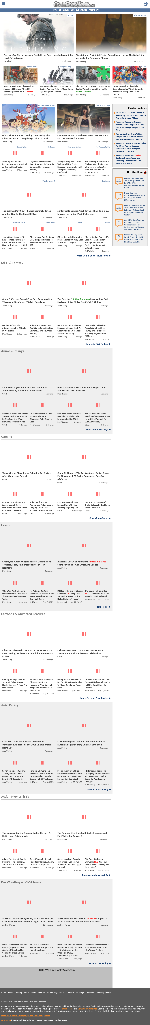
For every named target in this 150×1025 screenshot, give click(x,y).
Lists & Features (79, 10)
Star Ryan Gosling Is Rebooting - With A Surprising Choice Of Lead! (131, 115)
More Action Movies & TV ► (96, 875)
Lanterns (106, 181)
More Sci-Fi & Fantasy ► (98, 344)
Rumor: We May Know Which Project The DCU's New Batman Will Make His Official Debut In (130, 137)
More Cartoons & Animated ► (95, 698)
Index (10, 993)
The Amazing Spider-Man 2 (103, 147)
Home (3, 993)
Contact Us (6, 1020)
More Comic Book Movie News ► (94, 256)
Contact (99, 993)
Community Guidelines (56, 993)
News (54, 10)
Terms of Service (67, 1009)
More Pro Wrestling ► (100, 963)
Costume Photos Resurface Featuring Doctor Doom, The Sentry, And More (128, 159)
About (26, 993)
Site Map (18, 993)
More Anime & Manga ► (98, 429)
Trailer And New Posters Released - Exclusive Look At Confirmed (131, 147)
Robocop (51, 147)
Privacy (71, 993)
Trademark (90, 993)
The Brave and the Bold (20, 223)
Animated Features (46, 105)
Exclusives (64, 10)
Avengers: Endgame (66, 67)
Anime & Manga (102, 105)
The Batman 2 (140, 15)
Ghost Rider (50, 223)
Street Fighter (22, 147)
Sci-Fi (108, 67)
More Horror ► (103, 607)
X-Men (143, 67)
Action (70, 15)
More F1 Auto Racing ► (99, 789)
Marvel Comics (31, 67)
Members (94, 10)
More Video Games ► (100, 518)
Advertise (108, 993)
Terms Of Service (38, 993)
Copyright (80, 993)
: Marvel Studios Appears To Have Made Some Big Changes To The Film (130, 126)
